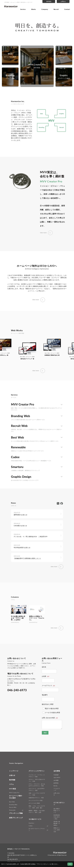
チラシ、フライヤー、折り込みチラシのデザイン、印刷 (37, 785)
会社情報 (57, 771)
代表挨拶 (56, 774)
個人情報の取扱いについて (57, 810)
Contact (67, 9)
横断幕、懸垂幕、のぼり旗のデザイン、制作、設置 (37, 811)
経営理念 (56, 783)
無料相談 (48, 1)
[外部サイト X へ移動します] (58, 503)
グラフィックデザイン (37, 771)
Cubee (30, 825)
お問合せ (63, 1)
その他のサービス (35, 819)
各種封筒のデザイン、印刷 (36, 797)
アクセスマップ (57, 789)
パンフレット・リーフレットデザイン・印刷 (37, 775)
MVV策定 (12, 788)
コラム (11, 784)
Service (23, 9)
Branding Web (13, 804)
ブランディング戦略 (16, 813)
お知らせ (12, 775)
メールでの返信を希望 (52, 712)
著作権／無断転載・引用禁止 (57, 823)
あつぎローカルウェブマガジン (37, 829)
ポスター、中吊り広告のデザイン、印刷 (37, 780)
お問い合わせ (57, 794)
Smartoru (31, 823)
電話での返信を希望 (51, 708)
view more (43, 232)
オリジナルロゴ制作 (34, 803)
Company (44, 9)
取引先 (55, 785)
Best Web (12, 801)
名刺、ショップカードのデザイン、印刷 (37, 794)
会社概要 (56, 780)
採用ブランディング (16, 817)
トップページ (13, 771)
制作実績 (12, 780)
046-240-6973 (17, 690)
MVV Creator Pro (14, 792)
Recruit (56, 9)
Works (33, 9)
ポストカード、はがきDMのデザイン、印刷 (36, 789)
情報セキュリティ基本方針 (57, 829)
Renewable (12, 810)
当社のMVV (57, 777)
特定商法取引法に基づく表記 (57, 817)
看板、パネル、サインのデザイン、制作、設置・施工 (37, 807)
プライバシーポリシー (42, 864)
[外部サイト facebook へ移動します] (61, 503)
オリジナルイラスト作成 (35, 800)
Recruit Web (12, 807)
